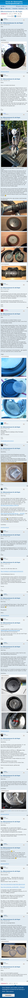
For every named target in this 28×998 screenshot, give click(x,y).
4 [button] (18, 16)
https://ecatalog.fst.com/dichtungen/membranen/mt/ (12, 571)
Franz (5, 74)
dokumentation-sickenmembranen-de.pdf (10, 630)
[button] (12, 16)
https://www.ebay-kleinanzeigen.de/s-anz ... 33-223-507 (13, 513)
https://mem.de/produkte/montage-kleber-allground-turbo (13, 884)
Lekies (4, 113)
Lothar (5, 422)
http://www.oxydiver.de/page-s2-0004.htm (10, 505)
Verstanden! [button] (8, 995)
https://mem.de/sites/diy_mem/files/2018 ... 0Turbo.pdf (13, 887)
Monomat (5, 309)
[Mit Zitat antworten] (24, 20)
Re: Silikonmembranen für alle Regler (12, 23)
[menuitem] (3, 6)
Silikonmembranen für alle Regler (11, 11)
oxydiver (5, 18)
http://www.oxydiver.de (5, 71)
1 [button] (13, 16)
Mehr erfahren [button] (10, 991)
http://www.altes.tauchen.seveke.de (7, 440)
